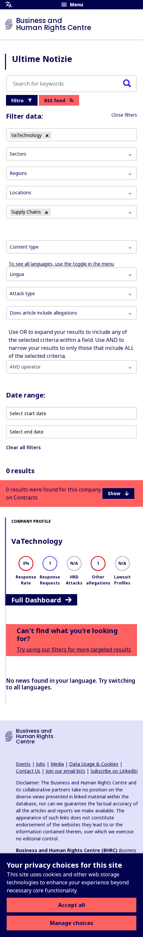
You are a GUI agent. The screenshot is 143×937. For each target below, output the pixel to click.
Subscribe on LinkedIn (114, 771)
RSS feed (54, 100)
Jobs (40, 764)
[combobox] (71, 247)
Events (23, 764)
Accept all (71, 905)
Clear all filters (23, 447)
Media (57, 764)
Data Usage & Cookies (93, 764)
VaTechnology (37, 541)
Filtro (17, 100)
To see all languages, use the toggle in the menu (61, 264)
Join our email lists (65, 771)
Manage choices (71, 923)
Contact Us (28, 771)
